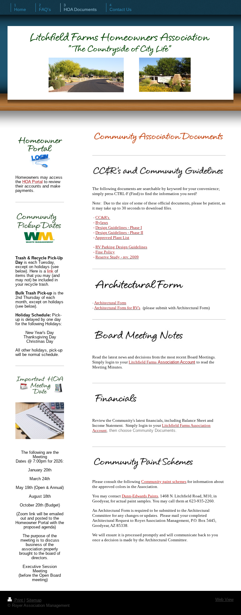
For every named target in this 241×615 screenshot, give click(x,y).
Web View (224, 599)
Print (18, 600)
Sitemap (33, 600)
